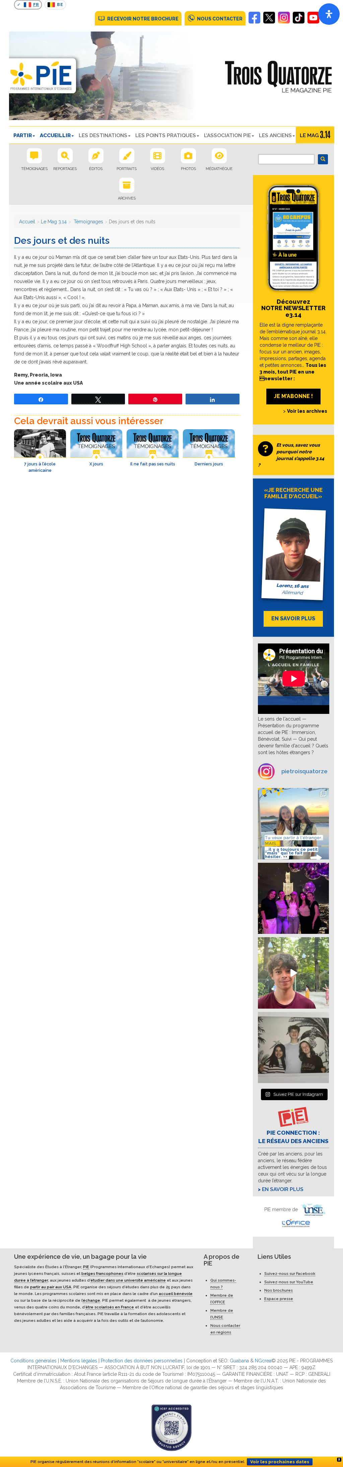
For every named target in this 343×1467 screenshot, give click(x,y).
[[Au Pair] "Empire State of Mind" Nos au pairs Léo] (293, 898)
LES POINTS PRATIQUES (165, 135)
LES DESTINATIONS (103, 135)
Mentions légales (78, 1360)
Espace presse (278, 1298)
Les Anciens (275, 135)
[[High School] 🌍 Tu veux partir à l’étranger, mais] (293, 823)
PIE (86, 1266)
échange (91, 1300)
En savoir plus (282, 1189)
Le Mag (309, 135)
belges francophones (102, 1273)
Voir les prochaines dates (279, 1461)
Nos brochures (278, 1290)
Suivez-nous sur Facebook (289, 1273)
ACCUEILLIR (55, 135)
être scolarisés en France (109, 1307)
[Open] (329, 14)
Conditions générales (33, 1360)
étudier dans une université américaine (128, 1280)
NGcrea (263, 1360)
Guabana (239, 1360)
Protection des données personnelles (142, 1360)
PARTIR (22, 135)
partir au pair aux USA (50, 1287)
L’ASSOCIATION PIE (227, 135)
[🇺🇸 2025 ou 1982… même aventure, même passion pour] (293, 973)
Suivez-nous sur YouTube (288, 1282)
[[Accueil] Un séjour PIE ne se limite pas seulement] (293, 1047)
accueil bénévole (176, 1293)
